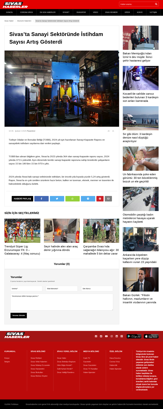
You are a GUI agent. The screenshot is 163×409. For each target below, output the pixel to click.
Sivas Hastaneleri (37, 369)
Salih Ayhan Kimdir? (65, 369)
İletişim (7, 361)
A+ (109, 131)
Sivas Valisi (61, 358)
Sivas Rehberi (36, 358)
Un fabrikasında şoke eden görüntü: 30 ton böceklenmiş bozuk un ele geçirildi (140, 177)
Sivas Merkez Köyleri (39, 376)
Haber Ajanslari (89, 372)
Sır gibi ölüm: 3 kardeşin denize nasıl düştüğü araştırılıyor (137, 137)
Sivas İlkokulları (37, 372)
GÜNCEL (9, 12)
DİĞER (127, 12)
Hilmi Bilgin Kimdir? (64, 365)
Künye (6, 358)
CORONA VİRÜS (26, 12)
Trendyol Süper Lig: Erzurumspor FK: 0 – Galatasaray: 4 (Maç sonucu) (22, 250)
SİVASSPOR (81, 12)
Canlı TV (86, 358)
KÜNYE (140, 12)
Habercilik (113, 365)
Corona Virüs (115, 361)
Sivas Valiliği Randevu (65, 372)
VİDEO (95, 12)
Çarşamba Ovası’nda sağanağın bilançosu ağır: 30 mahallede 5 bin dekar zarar (101, 250)
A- (113, 131)
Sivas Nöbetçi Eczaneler (40, 365)
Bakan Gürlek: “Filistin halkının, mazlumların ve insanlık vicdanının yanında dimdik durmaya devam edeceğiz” (139, 302)
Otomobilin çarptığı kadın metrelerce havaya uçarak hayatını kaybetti (139, 218)
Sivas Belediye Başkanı (66, 361)
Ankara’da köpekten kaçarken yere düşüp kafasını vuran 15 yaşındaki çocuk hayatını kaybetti (140, 260)
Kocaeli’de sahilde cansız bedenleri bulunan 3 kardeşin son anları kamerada (140, 97)
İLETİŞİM (153, 12)
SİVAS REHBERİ (111, 12)
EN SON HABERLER (47, 12)
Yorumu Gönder (18, 315)
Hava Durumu (115, 358)
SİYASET (66, 12)
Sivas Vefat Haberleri (39, 361)
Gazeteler (87, 361)
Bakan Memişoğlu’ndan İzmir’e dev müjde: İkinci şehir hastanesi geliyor (137, 57)
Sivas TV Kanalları (90, 369)
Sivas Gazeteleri (89, 365)
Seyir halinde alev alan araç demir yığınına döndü (61, 248)
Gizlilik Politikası (11, 404)
